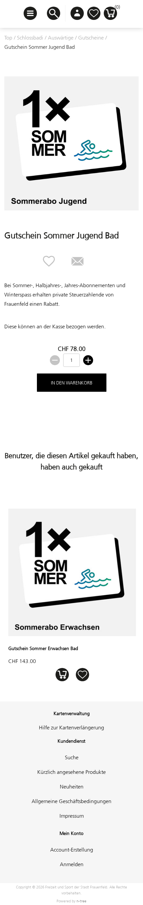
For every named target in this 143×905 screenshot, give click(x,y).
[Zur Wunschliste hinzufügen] (82, 674)
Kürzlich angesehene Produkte (71, 772)
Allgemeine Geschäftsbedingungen (71, 801)
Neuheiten (71, 786)
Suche (71, 757)
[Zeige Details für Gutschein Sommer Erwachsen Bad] (72, 634)
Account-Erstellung (71, 850)
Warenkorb (116, 9)
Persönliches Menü (77, 13)
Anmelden (71, 864)
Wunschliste (93, 13)
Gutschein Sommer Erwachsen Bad (43, 648)
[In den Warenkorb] (62, 674)
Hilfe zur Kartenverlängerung (71, 727)
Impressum (72, 816)
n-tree (81, 901)
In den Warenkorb (71, 382)
